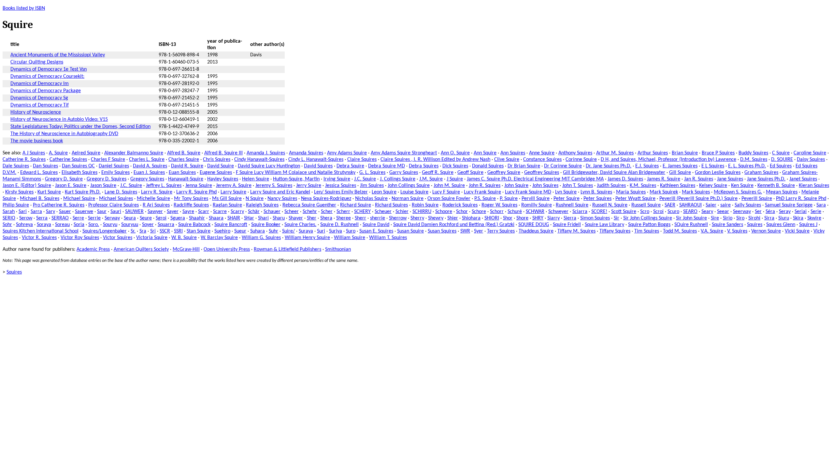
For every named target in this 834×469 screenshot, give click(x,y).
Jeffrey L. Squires (163, 185)
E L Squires (712, 166)
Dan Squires (45, 166)
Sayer (173, 211)
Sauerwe (84, 211)
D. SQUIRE (782, 159)
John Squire (516, 185)
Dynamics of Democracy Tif (39, 105)
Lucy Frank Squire (482, 192)
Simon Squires (595, 218)
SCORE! (599, 211)
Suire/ (288, 231)
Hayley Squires (222, 179)
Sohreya (24, 224)
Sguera (177, 218)
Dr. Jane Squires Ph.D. (608, 166)
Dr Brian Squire (524, 166)
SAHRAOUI (690, 205)
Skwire (814, 218)
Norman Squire (408, 198)
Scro (644, 211)
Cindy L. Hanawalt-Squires (315, 159)
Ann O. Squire (455, 153)
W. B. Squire (184, 237)
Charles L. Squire (147, 159)
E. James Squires (680, 166)
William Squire (349, 237)
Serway (112, 218)
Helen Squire (255, 179)
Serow (25, 218)
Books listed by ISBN (24, 8)
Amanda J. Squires (266, 153)
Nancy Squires (282, 198)
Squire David (376, 224)
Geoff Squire (470, 172)
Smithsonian (338, 249)
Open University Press (227, 249)
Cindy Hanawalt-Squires (259, 159)
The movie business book (36, 141)
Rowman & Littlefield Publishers (287, 249)
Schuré (515, 211)
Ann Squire (485, 153)
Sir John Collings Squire (647, 218)
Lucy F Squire (446, 192)
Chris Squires (216, 159)
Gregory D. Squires (106, 179)
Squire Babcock (194, 224)
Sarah (9, 211)
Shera (326, 218)
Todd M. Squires (680, 231)
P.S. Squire (485, 198)
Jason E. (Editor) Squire (27, 185)
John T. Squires (577, 185)
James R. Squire (663, 179)
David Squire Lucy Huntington (269, 166)
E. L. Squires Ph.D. (747, 166)
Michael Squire (79, 198)
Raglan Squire (227, 205)
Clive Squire (506, 159)
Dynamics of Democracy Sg (39, 98)
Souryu (110, 224)
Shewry (435, 218)
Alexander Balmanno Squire (133, 153)
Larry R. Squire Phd (196, 192)
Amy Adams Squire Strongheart (404, 153)
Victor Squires (117, 237)
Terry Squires (501, 231)
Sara (821, 205)
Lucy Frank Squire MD (528, 192)
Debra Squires (424, 166)
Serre (78, 218)
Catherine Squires (68, 159)
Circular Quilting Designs (36, 62)
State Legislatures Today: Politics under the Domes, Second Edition (80, 126)
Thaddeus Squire (536, 231)
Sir (616, 218)
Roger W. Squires (499, 205)
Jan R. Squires (698, 179)
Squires (754, 224)
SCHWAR (535, 211)
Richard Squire (355, 205)
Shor (507, 218)
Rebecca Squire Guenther (309, 205)
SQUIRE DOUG (533, 224)
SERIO (9, 218)
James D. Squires (625, 179)
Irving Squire (337, 179)
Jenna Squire (198, 185)
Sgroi (161, 218)
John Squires (545, 185)
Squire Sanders (727, 224)
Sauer (65, 211)
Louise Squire (414, 192)
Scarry (237, 211)
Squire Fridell (567, 224)
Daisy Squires (811, 159)
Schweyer (558, 211)
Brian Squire (685, 153)
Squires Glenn (780, 224)
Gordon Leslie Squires (718, 172)
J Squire (455, 179)
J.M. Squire (431, 179)
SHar (249, 218)
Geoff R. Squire (437, 172)
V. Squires (737, 231)
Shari (263, 218)
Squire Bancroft (230, 224)
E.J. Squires (647, 166)
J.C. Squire (365, 179)
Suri (321, 231)
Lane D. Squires (121, 192)
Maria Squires (631, 192)
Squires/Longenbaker (104, 231)
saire (725, 205)
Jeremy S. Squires (273, 185)
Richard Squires (391, 205)
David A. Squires (150, 166)
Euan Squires (182, 172)
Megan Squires (782, 192)
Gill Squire (680, 172)
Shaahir (197, 218)
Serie (816, 211)
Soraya (44, 224)
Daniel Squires (114, 166)
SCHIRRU (421, 211)
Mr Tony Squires (191, 198)
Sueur (240, 231)
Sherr (360, 218)
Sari (23, 211)
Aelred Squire (86, 153)
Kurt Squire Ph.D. (83, 192)
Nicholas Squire (371, 198)
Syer (478, 231)
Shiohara (471, 218)
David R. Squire (187, 166)
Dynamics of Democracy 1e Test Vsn (48, 69)
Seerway (742, 211)
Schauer (272, 211)
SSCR (165, 231)
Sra (142, 231)
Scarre (220, 211)
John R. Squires (484, 185)
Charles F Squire (108, 159)
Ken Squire (742, 185)
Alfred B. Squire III (223, 153)
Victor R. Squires (39, 237)
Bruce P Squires (718, 153)
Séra (770, 211)
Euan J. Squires (149, 172)
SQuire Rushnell (691, 224)
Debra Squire (350, 166)
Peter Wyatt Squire (635, 198)
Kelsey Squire (713, 185)
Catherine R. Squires (24, 159)
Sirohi (754, 218)
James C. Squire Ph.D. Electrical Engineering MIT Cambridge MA (535, 179)
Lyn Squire (566, 192)
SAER (670, 205)
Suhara (257, 231)
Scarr (203, 211)
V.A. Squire (712, 231)
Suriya (335, 231)
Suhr (273, 231)
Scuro (673, 211)
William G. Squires (261, 237)
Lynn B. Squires (596, 192)
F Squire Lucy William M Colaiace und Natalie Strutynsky (295, 172)
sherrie (377, 218)
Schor (462, 211)
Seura (130, 218)
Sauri (115, 211)
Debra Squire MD (386, 166)
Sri (153, 231)
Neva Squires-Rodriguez (326, 198)
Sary (50, 211)
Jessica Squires (340, 185)
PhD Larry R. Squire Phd (801, 198)
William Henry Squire (307, 237)
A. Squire (58, 153)
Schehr (310, 211)
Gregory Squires (147, 179)
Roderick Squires (460, 205)
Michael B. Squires (39, 198)
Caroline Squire (810, 153)
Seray (785, 211)
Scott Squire (623, 211)
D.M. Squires (753, 159)
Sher (311, 218)
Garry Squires (403, 172)
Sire (715, 218)
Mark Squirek (664, 192)
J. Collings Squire (397, 179)
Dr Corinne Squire (563, 166)
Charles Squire (183, 159)
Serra (42, 218)
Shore (522, 218)
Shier (452, 218)
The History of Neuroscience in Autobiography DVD (64, 133)
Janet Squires (803, 179)
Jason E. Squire (70, 185)
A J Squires (33, 153)
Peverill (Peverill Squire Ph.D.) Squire (698, 198)
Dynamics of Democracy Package (45, 90)
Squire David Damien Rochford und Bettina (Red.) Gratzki (453, 224)
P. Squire (509, 198)
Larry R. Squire (156, 192)
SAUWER (134, 211)
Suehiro (222, 231)
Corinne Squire (581, 159)
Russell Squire (646, 205)
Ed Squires (781, 166)
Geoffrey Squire (503, 172)
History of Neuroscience (35, 112)
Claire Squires (362, 159)
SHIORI (491, 218)
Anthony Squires (575, 153)
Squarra (166, 224)
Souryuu (129, 224)
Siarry (553, 218)
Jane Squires (730, 179)
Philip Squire (16, 205)
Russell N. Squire (609, 205)
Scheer (291, 211)
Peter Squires (597, 198)
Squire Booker (265, 224)
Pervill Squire (536, 198)
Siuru (783, 218)
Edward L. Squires (39, 172)
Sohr (7, 224)
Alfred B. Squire (183, 153)
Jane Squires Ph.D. (766, 179)
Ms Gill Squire (227, 198)
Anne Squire (541, 153)
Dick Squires (455, 166)
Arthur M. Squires (615, 153)
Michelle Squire (153, 198)
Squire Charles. (300, 224)
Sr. (133, 231)
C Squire (781, 153)
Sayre (188, 211)
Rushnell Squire (572, 205)
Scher (327, 211)
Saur (102, 211)
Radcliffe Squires (191, 205)
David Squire (220, 166)
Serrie (94, 218)
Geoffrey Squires (541, 172)
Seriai (801, 211)
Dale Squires (16, 166)
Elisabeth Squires (79, 172)
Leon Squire (384, 192)
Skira (798, 218)
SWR (465, 231)
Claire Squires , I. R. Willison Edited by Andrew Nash (435, 159)
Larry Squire (233, 192)
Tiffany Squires (614, 231)
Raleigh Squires (262, 205)
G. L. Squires (372, 172)
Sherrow (398, 218)
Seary (707, 211)
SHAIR (233, 218)
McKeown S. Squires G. (738, 192)
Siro (740, 218)
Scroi (658, 211)
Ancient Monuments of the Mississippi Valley (57, 55)
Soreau (62, 224)
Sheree (343, 218)
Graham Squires (761, 172)
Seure (146, 218)
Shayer (296, 218)
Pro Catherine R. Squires (58, 205)
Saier (711, 205)
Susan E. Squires (376, 231)
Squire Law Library (604, 224)
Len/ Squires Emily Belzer (341, 192)
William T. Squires (388, 237)
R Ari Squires (156, 205)
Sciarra (579, 211)
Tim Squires (646, 231)
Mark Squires (696, 192)
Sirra (769, 218)
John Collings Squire (409, 185)
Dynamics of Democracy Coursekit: (47, 76)
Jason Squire (103, 185)
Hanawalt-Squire (185, 179)
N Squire (255, 198)
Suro (350, 231)
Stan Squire (198, 231)
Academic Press (93, 249)
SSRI (178, 231)
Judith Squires (611, 185)
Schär (254, 211)
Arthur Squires (653, 153)
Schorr (497, 211)
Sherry (417, 218)
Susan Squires (442, 231)
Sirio (727, 218)
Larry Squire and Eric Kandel (280, 192)
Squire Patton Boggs (649, 224)
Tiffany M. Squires (576, 231)
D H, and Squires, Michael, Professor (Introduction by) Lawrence (668, 159)
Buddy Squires (753, 153)
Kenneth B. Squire (776, 185)
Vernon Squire (766, 231)
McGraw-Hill (186, 249)
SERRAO (60, 218)
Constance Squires (542, 159)
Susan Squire (410, 231)
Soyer (148, 224)
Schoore (443, 211)
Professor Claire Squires (113, 205)
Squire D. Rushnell (339, 224)
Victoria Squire (151, 237)
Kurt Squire (49, 192)
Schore (479, 211)
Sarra (36, 211)
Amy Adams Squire (347, 153)
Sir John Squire (691, 218)
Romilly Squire (536, 205)
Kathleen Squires (677, 185)
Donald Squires (488, 166)
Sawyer (155, 211)
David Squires (318, 166)
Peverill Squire (756, 198)
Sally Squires (748, 205)
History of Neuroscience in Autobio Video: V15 (59, 119)
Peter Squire (567, 198)
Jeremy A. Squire (234, 185)
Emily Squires (115, 172)
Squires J (808, 224)
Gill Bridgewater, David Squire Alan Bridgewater (614, 172)
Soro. (93, 224)
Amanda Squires (306, 153)
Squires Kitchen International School (41, 231)
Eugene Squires (216, 172)
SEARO (690, 211)
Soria (79, 224)
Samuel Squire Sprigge (788, 205)
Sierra (570, 218)
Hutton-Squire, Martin (296, 179)
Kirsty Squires (19, 192)
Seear (723, 211)
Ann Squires (512, 153)
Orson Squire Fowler (448, 198)
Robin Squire (425, 205)
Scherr (343, 211)
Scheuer (383, 211)
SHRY (537, 218)
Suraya (306, 231)
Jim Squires (372, 185)
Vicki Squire (797, 231)
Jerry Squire (308, 185)
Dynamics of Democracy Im (39, 83)
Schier (402, 211)
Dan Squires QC (78, 166)
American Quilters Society (141, 249)
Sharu (279, 218)
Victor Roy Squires (80, 237)
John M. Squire (449, 185)
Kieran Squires (814, 185)
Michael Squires (116, 198)
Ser (758, 211)
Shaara (216, 218)
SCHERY (362, 211)
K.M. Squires (643, 185)
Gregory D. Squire (64, 179)
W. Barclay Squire (219, 237)
